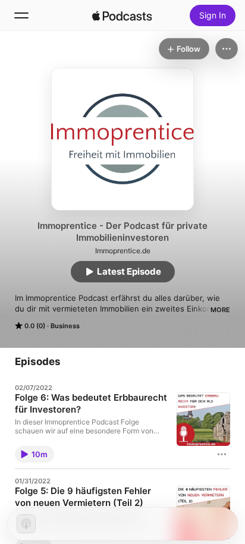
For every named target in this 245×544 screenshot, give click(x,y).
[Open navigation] (21, 15)
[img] (122, 15)
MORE (220, 310)
